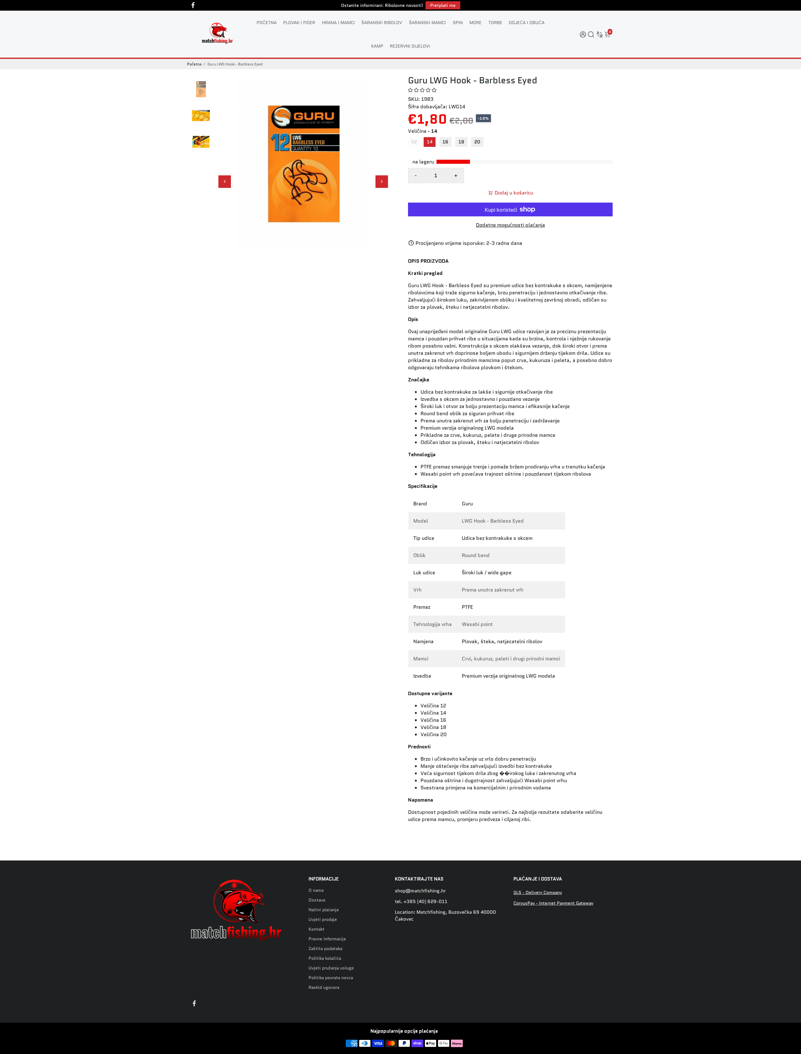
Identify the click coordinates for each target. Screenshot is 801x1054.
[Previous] (224, 181)
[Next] (381, 181)
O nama (316, 890)
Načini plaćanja (324, 910)
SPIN (458, 22)
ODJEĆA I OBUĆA (526, 22)
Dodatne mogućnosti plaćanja (510, 225)
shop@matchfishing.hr (420, 890)
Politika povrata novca (331, 978)
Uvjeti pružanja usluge (331, 968)
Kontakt (316, 929)
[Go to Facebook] (193, 5)
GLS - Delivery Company (537, 893)
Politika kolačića (325, 958)
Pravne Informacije (327, 939)
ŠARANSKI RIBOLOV (381, 22)
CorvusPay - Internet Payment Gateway (553, 903)
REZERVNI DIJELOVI (410, 46)
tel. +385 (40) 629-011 (421, 901)
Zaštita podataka (325, 949)
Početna (194, 64)
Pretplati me (443, 5)
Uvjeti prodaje (323, 919)
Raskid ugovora (324, 987)
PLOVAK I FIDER (299, 22)
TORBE (495, 22)
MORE (475, 22)
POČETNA (267, 22)
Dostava (317, 900)
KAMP (377, 46)
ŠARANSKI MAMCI (427, 22)
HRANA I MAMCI (338, 22)
